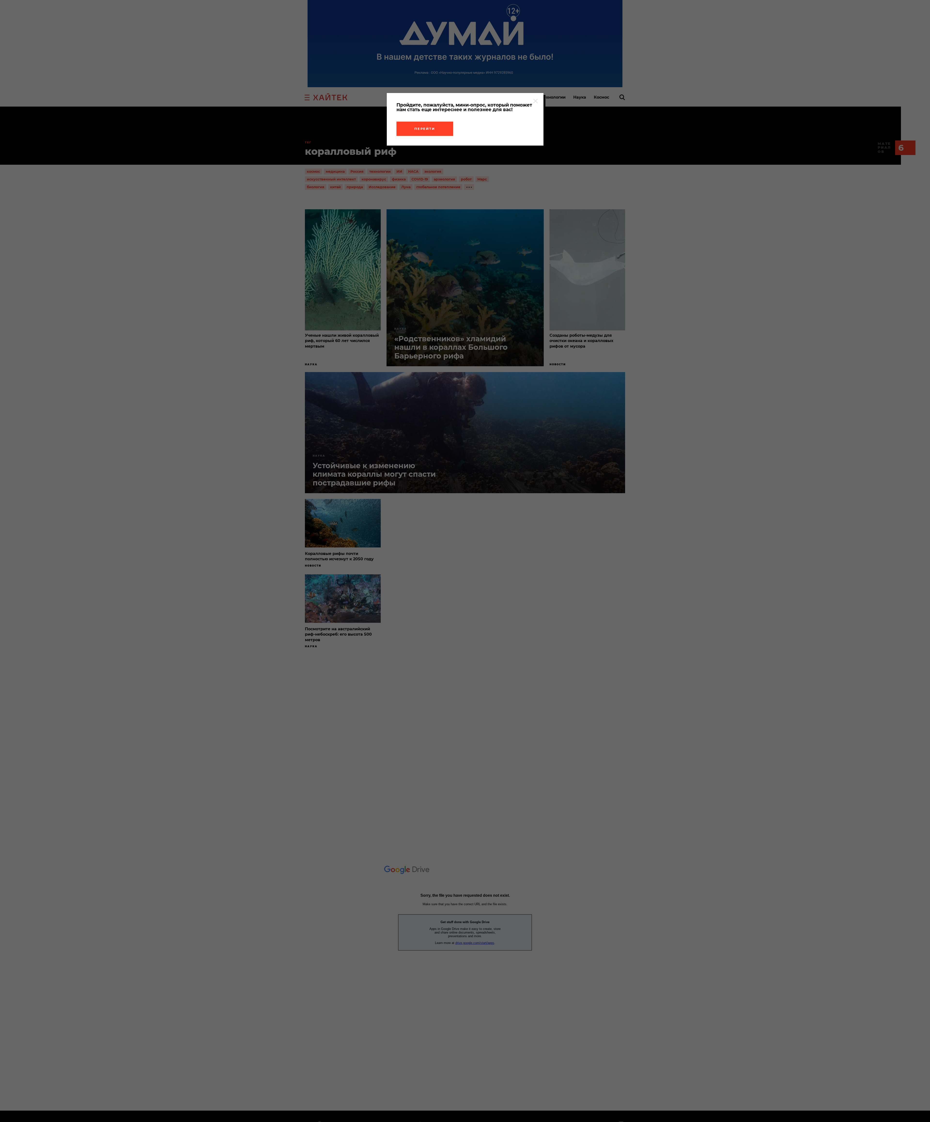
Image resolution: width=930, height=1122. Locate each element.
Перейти (424, 129)
